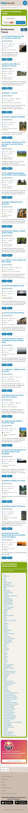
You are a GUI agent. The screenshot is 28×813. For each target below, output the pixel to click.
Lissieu (5, 658)
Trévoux (5, 730)
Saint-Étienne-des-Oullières (10, 697)
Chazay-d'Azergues (8, 604)
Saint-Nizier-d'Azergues (9, 715)
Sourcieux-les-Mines (8, 727)
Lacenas (5, 635)
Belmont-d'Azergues (8, 586)
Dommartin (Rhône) (8, 615)
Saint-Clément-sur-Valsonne (10, 692)
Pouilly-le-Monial (7, 684)
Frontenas (6, 623)
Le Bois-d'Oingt (7, 640)
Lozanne (5, 659)
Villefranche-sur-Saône (9, 735)
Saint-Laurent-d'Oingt (9, 712)
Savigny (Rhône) (7, 725)
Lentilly (5, 646)
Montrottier (6, 674)
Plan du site (4, 779)
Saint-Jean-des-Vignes (9, 705)
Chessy (5, 605)
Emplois (3, 782)
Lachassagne (6, 636)
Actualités (3, 785)
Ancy (4, 577)
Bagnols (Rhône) (7, 582)
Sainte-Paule (6, 720)
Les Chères (6, 648)
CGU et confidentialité (7, 776)
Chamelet (5, 594)
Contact (3, 790)
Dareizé (5, 612)
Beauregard (6, 584)
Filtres (9, 22)
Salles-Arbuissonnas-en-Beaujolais (12, 722)
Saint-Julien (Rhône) (8, 707)
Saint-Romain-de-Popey (9, 717)
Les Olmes (6, 650)
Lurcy (4, 663)
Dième (5, 613)
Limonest (5, 656)
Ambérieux (6, 576)
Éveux (4, 617)
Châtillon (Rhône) (7, 602)
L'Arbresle (5, 632)
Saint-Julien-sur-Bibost (9, 709)
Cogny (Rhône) (7, 609)
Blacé (4, 589)
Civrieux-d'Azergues (8, 607)
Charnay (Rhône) (7, 599)
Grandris (5, 627)
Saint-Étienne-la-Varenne (9, 699)
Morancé (5, 676)
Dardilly (5, 610)
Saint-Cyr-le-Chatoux (8, 694)
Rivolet (5, 687)
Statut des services (9, 809)
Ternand (5, 728)
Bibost (5, 587)
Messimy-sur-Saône (8, 668)
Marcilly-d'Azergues (8, 664)
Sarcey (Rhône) (7, 723)
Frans (4, 622)
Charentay (6, 597)
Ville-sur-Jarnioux (7, 733)
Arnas (4, 581)
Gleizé (5, 625)
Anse (4, 579)
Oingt (4, 679)
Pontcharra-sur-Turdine (9, 682)
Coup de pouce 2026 (6, 787)
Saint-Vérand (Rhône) (8, 719)
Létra (4, 651)
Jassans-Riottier (7, 630)
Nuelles (5, 677)
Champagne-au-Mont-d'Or (10, 595)
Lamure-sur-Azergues (9, 638)
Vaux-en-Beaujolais (8, 732)
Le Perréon (6, 643)
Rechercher (21, 22)
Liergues (5, 653)
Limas (4, 654)
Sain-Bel (5, 689)
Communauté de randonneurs (9, 793)
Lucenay (5, 661)
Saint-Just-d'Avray (8, 710)
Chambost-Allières (8, 592)
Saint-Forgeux (7, 700)
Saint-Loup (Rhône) (8, 714)
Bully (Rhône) (6, 590)
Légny (5, 645)
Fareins (5, 618)
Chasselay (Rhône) (8, 600)
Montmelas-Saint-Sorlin (9, 671)
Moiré (4, 669)
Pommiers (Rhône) (8, 681)
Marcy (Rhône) (7, 666)
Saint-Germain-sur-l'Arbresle (10, 704)
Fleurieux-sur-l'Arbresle (9, 620)
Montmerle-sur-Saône (9, 673)
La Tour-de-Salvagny (8, 633)
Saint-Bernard (7, 691)
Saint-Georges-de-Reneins (10, 702)
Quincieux (6, 686)
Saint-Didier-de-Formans (9, 696)
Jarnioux (5, 628)
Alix (4, 574)
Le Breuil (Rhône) (7, 641)
